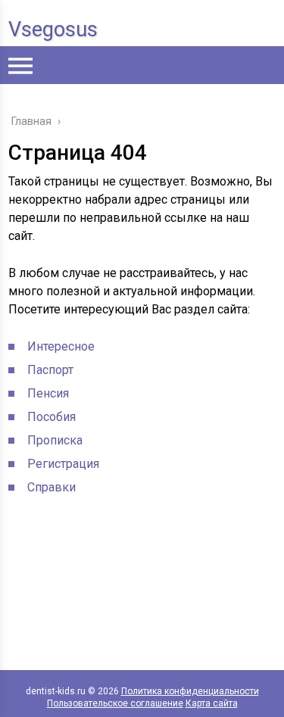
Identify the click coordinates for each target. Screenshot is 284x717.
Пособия (51, 417)
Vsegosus (53, 29)
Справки (51, 487)
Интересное (61, 346)
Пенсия (48, 393)
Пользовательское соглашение (115, 703)
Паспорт (50, 370)
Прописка (55, 440)
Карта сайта (212, 703)
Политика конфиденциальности (190, 691)
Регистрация (63, 464)
